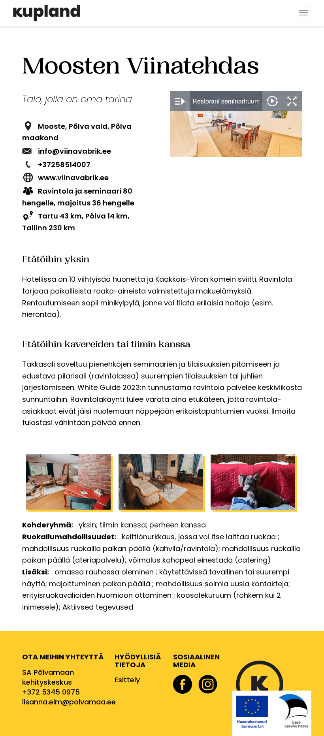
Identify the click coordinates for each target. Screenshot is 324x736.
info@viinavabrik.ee (74, 151)
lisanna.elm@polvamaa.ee (69, 702)
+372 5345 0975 (51, 692)
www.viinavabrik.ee (73, 178)
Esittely (127, 680)
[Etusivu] (49, 13)
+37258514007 (64, 164)
